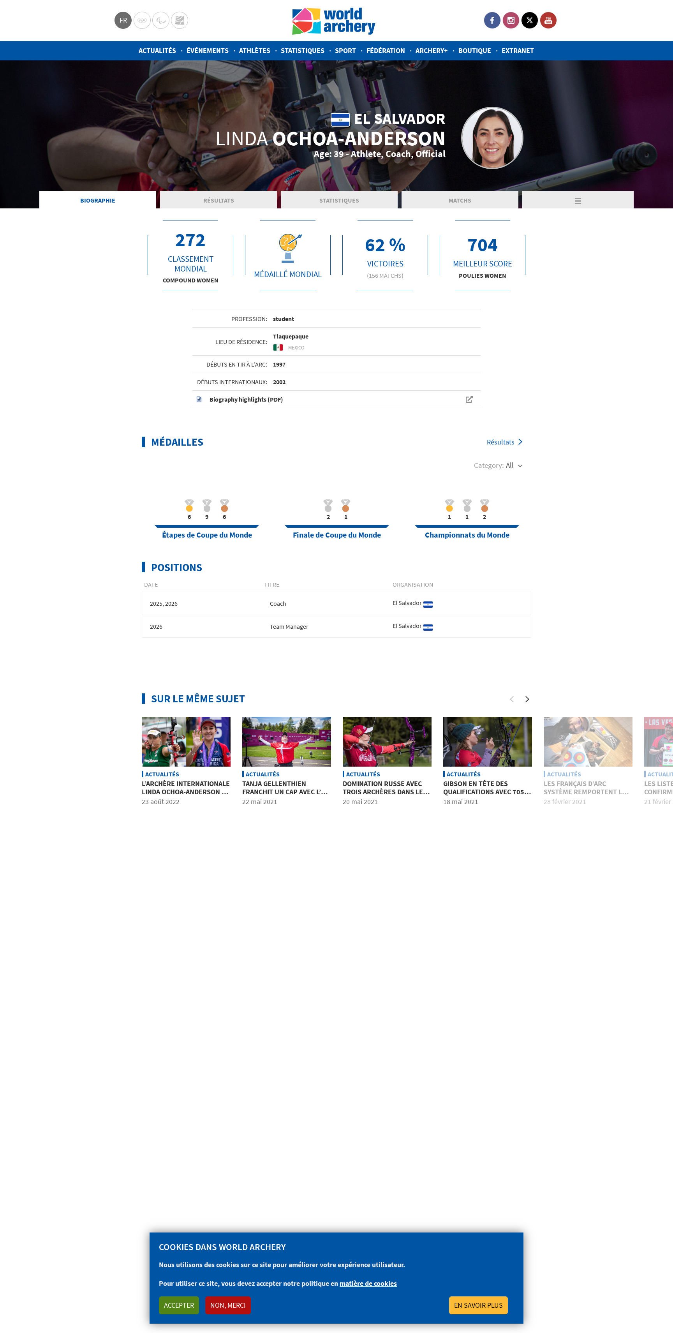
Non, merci (228, 1305)
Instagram (511, 20)
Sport (345, 50)
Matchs (460, 200)
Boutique (474, 50)
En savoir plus (478, 1305)
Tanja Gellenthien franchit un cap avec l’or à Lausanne (286, 792)
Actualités (157, 50)
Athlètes (254, 50)
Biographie (97, 200)
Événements (208, 50)
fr (123, 20)
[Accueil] (334, 20)
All (510, 465)
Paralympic (160, 20)
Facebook (492, 20)
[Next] (527, 699)
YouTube (548, 20)
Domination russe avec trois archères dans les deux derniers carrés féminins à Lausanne (385, 796)
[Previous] (512, 699)
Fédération (385, 50)
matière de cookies (368, 1283)
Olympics (142, 20)
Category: (489, 465)
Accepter (179, 1305)
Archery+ (432, 50)
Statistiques (302, 50)
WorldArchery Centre (179, 20)
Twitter (529, 20)
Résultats (218, 200)
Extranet (518, 50)
